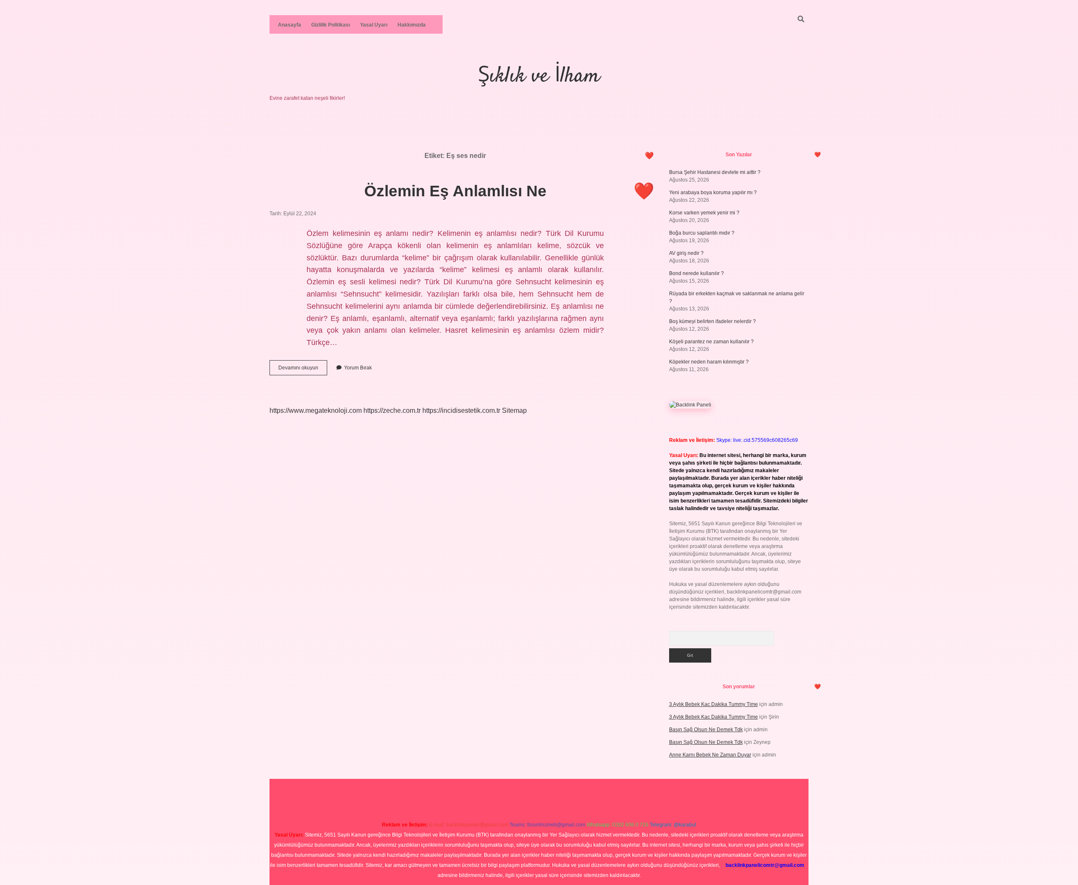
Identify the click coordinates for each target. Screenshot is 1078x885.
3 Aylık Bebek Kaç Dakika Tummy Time (713, 704)
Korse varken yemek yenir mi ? (704, 213)
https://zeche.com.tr (392, 410)
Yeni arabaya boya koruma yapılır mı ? (713, 192)
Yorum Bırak (358, 368)
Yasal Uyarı (373, 25)
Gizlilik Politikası (330, 25)
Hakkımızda (412, 25)
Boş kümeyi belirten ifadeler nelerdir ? (712, 321)
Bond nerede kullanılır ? (696, 273)
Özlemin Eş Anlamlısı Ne (455, 191)
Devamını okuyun (302, 369)
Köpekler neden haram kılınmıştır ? (709, 362)
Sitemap (514, 410)
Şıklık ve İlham (539, 76)
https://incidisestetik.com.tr (461, 410)
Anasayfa (289, 25)
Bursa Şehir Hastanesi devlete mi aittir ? (714, 172)
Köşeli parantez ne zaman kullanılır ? (711, 342)
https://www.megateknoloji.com (316, 410)
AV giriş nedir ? (686, 253)
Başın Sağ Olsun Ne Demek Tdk (706, 730)
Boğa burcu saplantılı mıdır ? (701, 233)
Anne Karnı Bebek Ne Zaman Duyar (710, 755)
